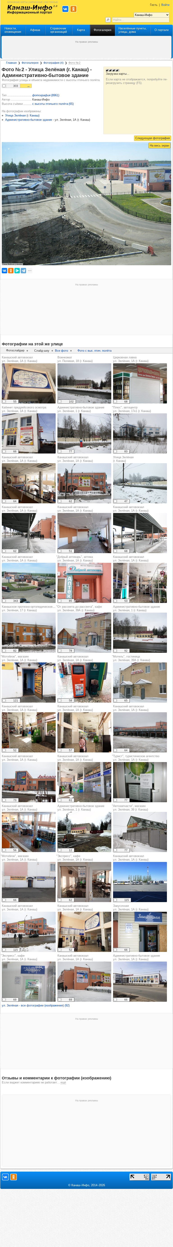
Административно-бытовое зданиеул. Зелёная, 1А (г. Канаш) (136, 957)
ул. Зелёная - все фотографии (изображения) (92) (36, 1005)
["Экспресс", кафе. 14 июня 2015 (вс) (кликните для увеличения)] (29, 982)
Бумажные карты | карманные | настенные (32, 2)
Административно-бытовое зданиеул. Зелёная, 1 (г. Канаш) (80, 409)
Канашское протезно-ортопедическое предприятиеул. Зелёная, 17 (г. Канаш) (36, 608)
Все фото (61, 350)
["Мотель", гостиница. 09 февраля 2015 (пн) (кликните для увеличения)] (140, 682)
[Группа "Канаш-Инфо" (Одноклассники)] (13, 1177)
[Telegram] (23, 270)
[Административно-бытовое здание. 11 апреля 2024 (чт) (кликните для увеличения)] (140, 982)
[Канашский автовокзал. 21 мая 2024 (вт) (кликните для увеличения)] (29, 383)
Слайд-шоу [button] (41, 350)
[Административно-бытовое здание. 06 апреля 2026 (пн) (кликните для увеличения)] (84, 832)
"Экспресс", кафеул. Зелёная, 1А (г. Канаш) (19, 957)
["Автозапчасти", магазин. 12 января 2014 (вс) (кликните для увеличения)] (140, 832)
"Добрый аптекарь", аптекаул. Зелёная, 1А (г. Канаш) (74, 558)
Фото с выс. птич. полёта (94, 350)
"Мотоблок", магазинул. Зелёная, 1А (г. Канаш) (19, 658)
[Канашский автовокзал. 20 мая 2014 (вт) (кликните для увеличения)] (29, 583)
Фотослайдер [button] (15, 350)
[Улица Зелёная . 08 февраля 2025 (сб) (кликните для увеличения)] (140, 483)
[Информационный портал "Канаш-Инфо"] (29, 9)
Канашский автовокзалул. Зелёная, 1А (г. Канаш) (19, 359)
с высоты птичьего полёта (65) (53, 103)
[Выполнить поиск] (108, 19)
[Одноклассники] (11, 270)
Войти (165, 5)
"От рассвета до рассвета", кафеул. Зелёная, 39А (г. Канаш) (79, 608)
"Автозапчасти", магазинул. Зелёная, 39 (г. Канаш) (130, 807)
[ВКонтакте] (4, 270)
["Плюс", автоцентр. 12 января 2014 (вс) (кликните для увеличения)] (140, 433)
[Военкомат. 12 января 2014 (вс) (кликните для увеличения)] (84, 383)
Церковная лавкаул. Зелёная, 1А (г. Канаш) (130, 359)
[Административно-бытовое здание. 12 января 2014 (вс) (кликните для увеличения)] (84, 433)
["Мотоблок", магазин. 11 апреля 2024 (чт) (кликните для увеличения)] (29, 682)
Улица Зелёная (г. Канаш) (123, 459)
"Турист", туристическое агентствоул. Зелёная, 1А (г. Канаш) (135, 757)
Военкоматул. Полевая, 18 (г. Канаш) (75, 359)
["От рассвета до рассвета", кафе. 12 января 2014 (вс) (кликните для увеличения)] (84, 633)
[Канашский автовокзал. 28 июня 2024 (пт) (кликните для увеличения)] (84, 682)
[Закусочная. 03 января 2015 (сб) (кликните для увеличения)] (140, 932)
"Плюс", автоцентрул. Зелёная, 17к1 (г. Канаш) (131, 409)
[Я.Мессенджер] (17, 270)
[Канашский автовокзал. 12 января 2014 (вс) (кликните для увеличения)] (84, 483)
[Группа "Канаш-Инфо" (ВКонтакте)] (5, 1177)
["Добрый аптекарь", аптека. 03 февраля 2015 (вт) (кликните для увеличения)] (84, 583)
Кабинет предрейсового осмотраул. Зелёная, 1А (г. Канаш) (24, 409)
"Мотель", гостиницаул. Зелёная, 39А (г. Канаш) (131, 658)
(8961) (45, 95)
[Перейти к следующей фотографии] (152, 138)
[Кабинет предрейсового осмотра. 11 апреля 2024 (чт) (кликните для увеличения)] (29, 433)
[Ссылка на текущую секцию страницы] (91, 75)
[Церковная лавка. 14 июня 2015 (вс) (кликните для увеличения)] (140, 383)
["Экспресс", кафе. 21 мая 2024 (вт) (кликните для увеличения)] (84, 882)
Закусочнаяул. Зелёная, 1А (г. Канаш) (130, 907)
